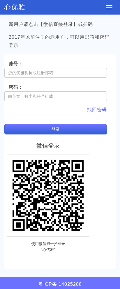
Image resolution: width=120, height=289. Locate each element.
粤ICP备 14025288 (60, 284)
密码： (16, 87)
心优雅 (14, 7)
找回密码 (97, 109)
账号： (16, 63)
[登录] (8, 118)
